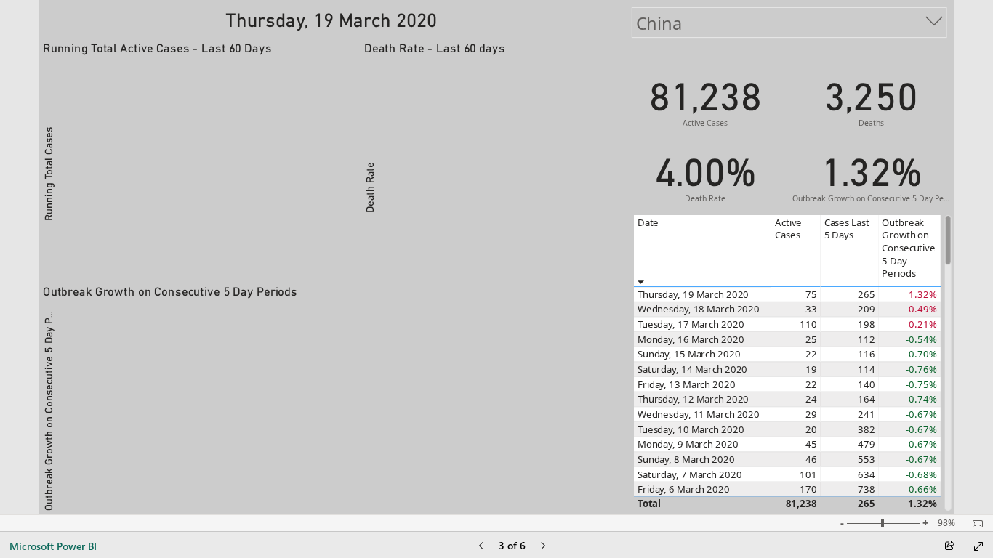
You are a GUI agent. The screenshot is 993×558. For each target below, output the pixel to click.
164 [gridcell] (866, 399)
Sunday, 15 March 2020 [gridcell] (688, 354)
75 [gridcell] (811, 294)
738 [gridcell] (866, 489)
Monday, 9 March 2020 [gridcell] (687, 444)
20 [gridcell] (811, 429)
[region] (496, 257)
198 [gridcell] (866, 324)
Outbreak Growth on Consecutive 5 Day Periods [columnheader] (909, 248)
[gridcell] (909, 294)
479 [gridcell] (866, 444)
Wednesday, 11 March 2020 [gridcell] (698, 414)
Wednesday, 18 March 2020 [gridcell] (698, 309)
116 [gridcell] (866, 354)
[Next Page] (543, 547)
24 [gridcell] (811, 399)
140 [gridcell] (866, 384)
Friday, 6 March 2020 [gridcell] (683, 489)
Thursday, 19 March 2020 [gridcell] (692, 294)
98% (946, 523)
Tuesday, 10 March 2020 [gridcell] (690, 429)
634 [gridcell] (866, 474)
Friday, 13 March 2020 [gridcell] (686, 384)
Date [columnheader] (648, 222)
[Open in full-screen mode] (978, 546)
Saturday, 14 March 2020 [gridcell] (692, 369)
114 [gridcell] (866, 369)
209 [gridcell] (866, 309)
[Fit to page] (974, 524)
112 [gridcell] (866, 339)
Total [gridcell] (648, 503)
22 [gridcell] (811, 354)
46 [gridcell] (811, 459)
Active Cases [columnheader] (788, 228)
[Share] (949, 547)
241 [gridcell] (866, 414)
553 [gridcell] (866, 459)
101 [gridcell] (808, 474)
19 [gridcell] (811, 369)
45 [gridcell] (811, 444)
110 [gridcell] (808, 324)
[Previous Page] (481, 547)
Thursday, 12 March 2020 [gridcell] (692, 399)
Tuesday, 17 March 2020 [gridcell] (690, 324)
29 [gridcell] (811, 414)
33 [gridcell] (811, 309)
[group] (330, 19)
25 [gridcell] (811, 339)
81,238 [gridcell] (800, 503)
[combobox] (788, 22)
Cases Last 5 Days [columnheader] (846, 228)
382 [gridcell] (866, 429)
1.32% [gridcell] (922, 503)
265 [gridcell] (866, 294)
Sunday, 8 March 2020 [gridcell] (685, 459)
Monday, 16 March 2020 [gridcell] (690, 339)
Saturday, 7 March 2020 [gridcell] (689, 474)
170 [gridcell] (808, 489)
